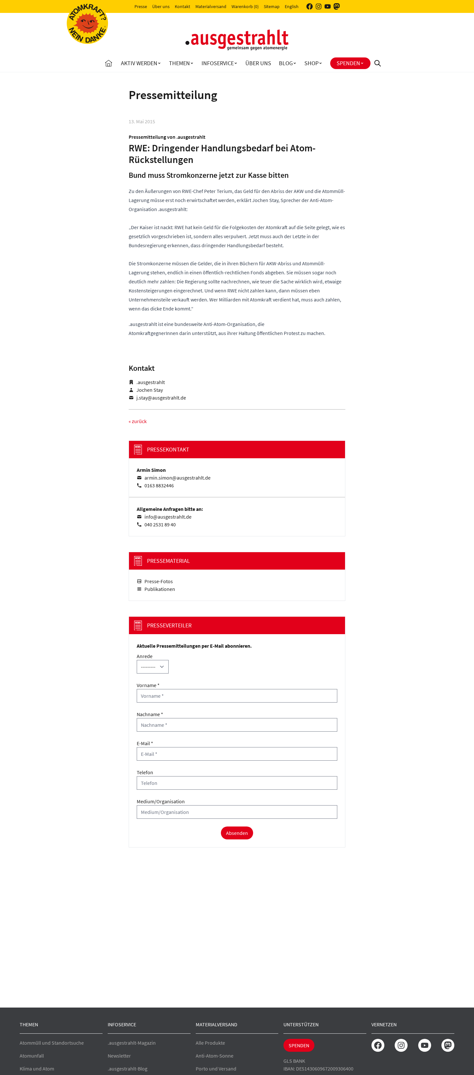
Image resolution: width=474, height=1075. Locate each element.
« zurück (138, 421)
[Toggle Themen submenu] (192, 63)
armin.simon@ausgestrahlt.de (177, 477)
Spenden (348, 63)
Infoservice (218, 63)
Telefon (145, 772)
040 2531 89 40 (160, 524)
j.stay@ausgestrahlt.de (161, 397)
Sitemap (272, 6)
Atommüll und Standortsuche (52, 1043)
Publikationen (159, 589)
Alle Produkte (210, 1043)
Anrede (145, 656)
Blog (286, 63)
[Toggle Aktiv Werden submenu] (159, 63)
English (292, 6)
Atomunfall (32, 1055)
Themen (179, 63)
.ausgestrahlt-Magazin (132, 1043)
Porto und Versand (216, 1068)
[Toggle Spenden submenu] (362, 63)
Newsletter (119, 1055)
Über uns (161, 6)
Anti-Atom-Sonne (214, 1055)
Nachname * (150, 714)
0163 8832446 (159, 485)
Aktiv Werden (139, 63)
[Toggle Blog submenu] (295, 63)
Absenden (237, 833)
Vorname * (148, 685)
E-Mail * (145, 743)
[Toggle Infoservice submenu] (236, 63)
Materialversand (210, 6)
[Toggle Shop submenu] (320, 63)
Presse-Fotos (158, 581)
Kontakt (182, 6)
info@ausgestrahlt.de (168, 516)
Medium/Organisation (161, 801)
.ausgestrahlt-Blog (127, 1068)
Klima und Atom (37, 1068)
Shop (311, 63)
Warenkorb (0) (245, 6)
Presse (140, 6)
